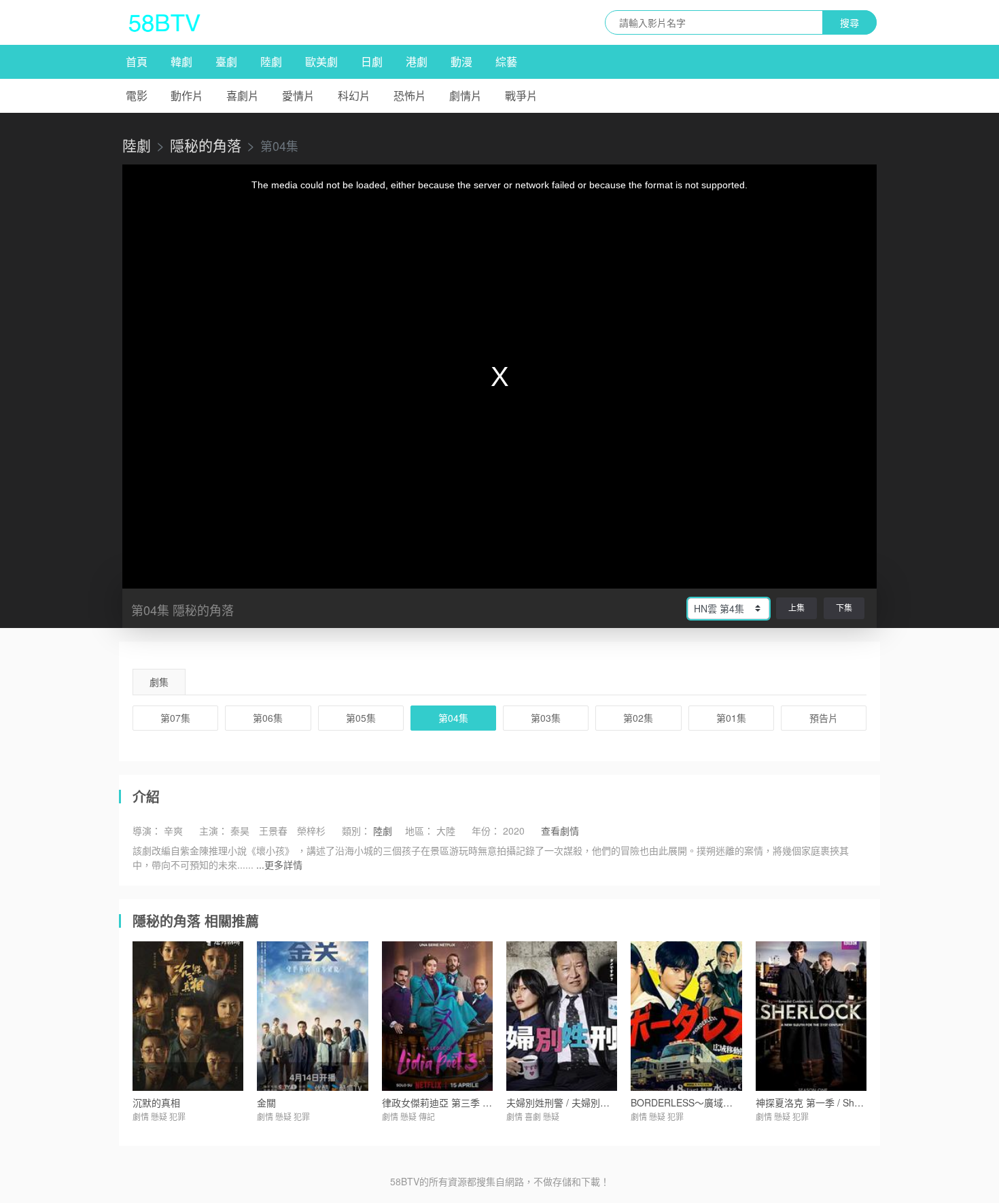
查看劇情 (560, 830)
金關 (266, 1102)
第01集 (731, 718)
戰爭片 (521, 95)
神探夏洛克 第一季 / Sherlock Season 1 (840, 1102)
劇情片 (465, 95)
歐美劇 (321, 61)
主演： (213, 830)
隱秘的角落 (205, 145)
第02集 (638, 718)
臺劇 (226, 61)
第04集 (453, 718)
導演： (147, 830)
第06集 (268, 718)
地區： (419, 830)
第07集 (175, 718)
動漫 (461, 61)
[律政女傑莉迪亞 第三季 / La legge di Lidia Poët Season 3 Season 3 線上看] (437, 1016)
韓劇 (181, 61)
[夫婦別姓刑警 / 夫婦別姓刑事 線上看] (561, 1016)
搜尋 (849, 22)
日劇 (372, 61)
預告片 (823, 718)
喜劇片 (242, 95)
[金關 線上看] (312, 1016)
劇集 (159, 681)
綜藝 (506, 61)
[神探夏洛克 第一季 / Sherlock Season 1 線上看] (811, 1016)
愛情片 (298, 95)
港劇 (416, 61)
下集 (844, 607)
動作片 (187, 95)
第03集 (546, 718)
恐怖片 (409, 95)
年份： (486, 830)
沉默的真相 (156, 1102)
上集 (796, 607)
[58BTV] (164, 22)
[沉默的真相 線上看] (188, 1016)
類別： (356, 830)
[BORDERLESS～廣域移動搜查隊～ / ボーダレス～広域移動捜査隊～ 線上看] (686, 1016)
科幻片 (354, 95)
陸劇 (271, 61)
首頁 (136, 61)
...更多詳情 (279, 864)
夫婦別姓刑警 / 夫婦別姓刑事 (567, 1102)
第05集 (361, 718)
